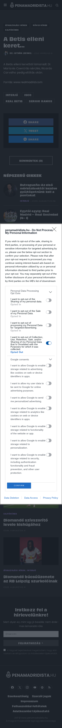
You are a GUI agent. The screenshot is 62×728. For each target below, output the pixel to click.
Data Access (31, 497)
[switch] (48, 300)
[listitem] (31, 292)
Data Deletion (11, 497)
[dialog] (31, 364)
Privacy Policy (50, 497)
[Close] (55, 230)
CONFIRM (19, 485)
